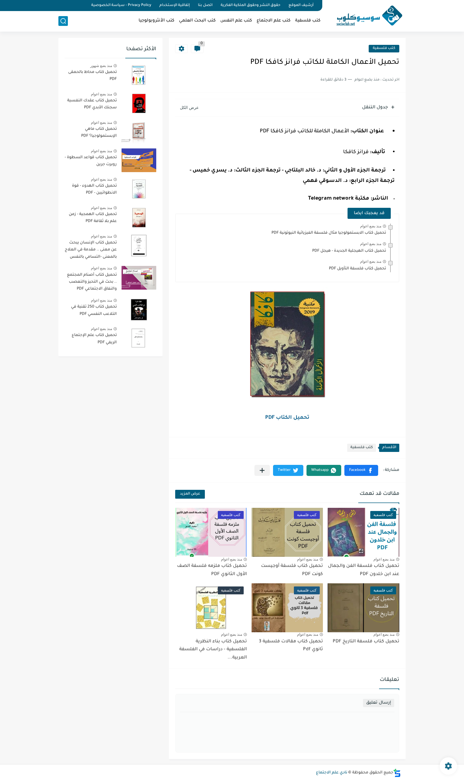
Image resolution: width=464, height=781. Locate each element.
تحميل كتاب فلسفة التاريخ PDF (366, 641)
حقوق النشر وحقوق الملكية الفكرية (250, 5)
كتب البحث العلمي (197, 20)
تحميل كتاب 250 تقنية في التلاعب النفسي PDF (94, 310)
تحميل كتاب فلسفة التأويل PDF (357, 269)
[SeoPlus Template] (397, 773)
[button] (361, 470)
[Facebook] (82, 5)
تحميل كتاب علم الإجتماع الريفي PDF (94, 339)
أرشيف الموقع (301, 5)
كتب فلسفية (307, 20)
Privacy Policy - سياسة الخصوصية (121, 5)
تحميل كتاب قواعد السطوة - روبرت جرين (91, 161)
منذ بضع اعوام (370, 226)
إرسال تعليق (378, 702)
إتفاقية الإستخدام (174, 5)
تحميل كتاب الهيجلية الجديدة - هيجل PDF (349, 251)
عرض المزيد (190, 494)
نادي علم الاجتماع (331, 773)
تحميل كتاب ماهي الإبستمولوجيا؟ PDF (99, 132)
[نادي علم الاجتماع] (366, 15)
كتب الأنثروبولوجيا (156, 20)
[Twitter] (71, 5)
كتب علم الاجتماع (273, 20)
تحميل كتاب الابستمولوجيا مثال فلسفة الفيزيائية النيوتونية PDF (328, 233)
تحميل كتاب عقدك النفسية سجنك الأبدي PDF (92, 104)
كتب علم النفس (236, 20)
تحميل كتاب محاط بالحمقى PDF (92, 75)
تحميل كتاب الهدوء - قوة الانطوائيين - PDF (94, 189)
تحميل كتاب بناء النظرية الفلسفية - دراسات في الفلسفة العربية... (213, 649)
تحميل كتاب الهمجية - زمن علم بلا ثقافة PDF (93, 218)
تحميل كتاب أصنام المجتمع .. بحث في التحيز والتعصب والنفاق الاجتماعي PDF (92, 282)
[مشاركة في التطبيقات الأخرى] (262, 470)
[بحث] (63, 21)
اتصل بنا (205, 5)
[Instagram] (60, 5)
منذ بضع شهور (101, 65)
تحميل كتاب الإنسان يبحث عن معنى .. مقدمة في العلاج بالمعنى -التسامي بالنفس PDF (91, 251)
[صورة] (139, 75)
